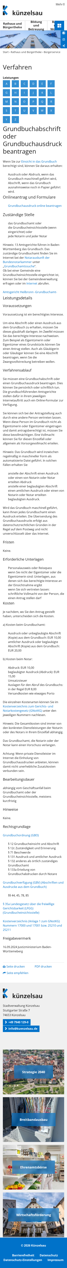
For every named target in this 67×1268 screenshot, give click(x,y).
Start (6, 52)
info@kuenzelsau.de (22, 1029)
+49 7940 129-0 (18, 1022)
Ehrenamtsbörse (33, 1167)
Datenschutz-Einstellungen (22, 1260)
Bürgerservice (52, 52)
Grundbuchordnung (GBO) (21, 835)
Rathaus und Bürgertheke (12, 25)
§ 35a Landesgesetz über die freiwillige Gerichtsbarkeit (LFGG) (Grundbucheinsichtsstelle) (28, 908)
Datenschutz (49, 1255)
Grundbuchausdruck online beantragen (35, 206)
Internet (31, 283)
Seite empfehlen (17, 973)
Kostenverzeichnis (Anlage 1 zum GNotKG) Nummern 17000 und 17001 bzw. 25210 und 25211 (32, 925)
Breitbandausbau (34, 1119)
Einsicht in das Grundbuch (39, 161)
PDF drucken (43, 966)
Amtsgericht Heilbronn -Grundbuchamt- (30, 292)
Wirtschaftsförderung (33, 1215)
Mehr (60, 4)
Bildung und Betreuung (36, 25)
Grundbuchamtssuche (19, 266)
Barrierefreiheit (23, 1255)
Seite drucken (15, 966)
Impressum (56, 1260)
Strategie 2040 (33, 1072)
